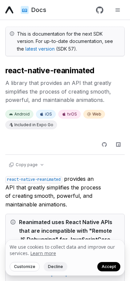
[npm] (118, 144)
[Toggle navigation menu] (118, 10)
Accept (109, 266)
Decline (55, 266)
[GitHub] (100, 10)
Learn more (43, 253)
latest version (40, 49)
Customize (24, 266)
